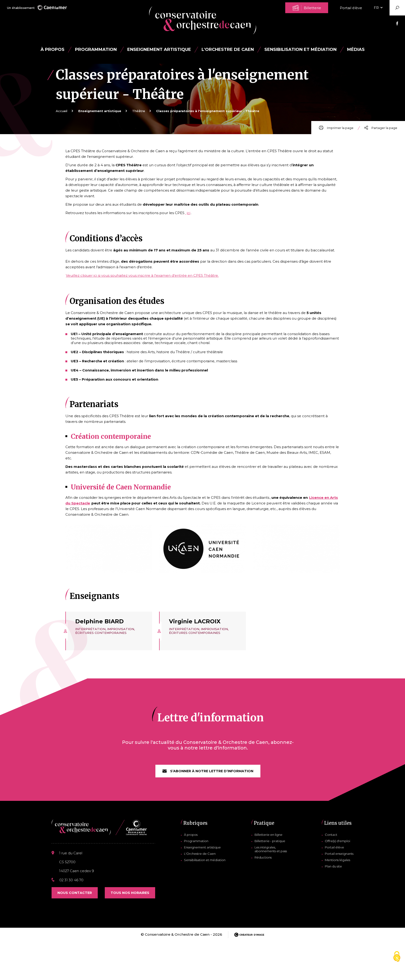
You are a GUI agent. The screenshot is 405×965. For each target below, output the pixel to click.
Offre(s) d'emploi (337, 841)
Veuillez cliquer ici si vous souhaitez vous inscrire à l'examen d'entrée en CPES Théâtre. (142, 275)
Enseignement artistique (202, 847)
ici (188, 213)
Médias (356, 49)
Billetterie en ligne (268, 834)
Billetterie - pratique (270, 841)
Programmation (196, 841)
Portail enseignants (339, 853)
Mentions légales (337, 860)
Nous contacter (74, 893)
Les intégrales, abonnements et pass (271, 849)
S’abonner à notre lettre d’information (211, 771)
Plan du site (333, 866)
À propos (52, 49)
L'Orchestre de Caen (228, 49)
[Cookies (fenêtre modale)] (397, 957)
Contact (331, 834)
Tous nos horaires (130, 893)
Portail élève (351, 8)
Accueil (61, 111)
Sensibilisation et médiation (300, 49)
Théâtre (138, 111)
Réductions (263, 857)
